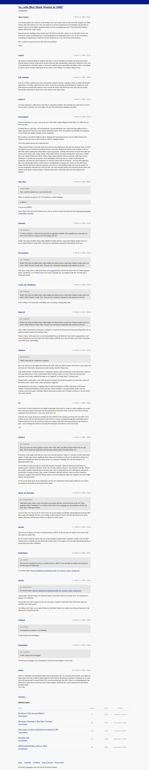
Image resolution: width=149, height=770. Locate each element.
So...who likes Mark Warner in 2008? (40, 7)
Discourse (29, 767)
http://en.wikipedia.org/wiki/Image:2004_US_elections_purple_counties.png (55, 571)
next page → (22, 697)
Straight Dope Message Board (10, 2)
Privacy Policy (59, 762)
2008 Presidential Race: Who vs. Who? (32, 746)
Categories (27, 762)
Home (20, 762)
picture (52, 270)
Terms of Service (47, 762)
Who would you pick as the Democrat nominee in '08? (38, 729)
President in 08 (23, 738)
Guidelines (36, 762)
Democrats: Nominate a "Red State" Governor (35, 721)
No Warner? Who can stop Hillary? (31, 713)
